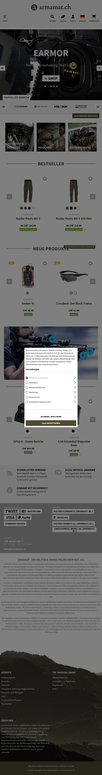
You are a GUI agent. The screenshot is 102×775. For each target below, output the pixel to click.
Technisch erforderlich (38, 378)
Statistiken (33, 383)
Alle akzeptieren (51, 423)
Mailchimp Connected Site (40, 402)
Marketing (33, 392)
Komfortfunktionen (37, 387)
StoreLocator (34, 397)
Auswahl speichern (51, 416)
